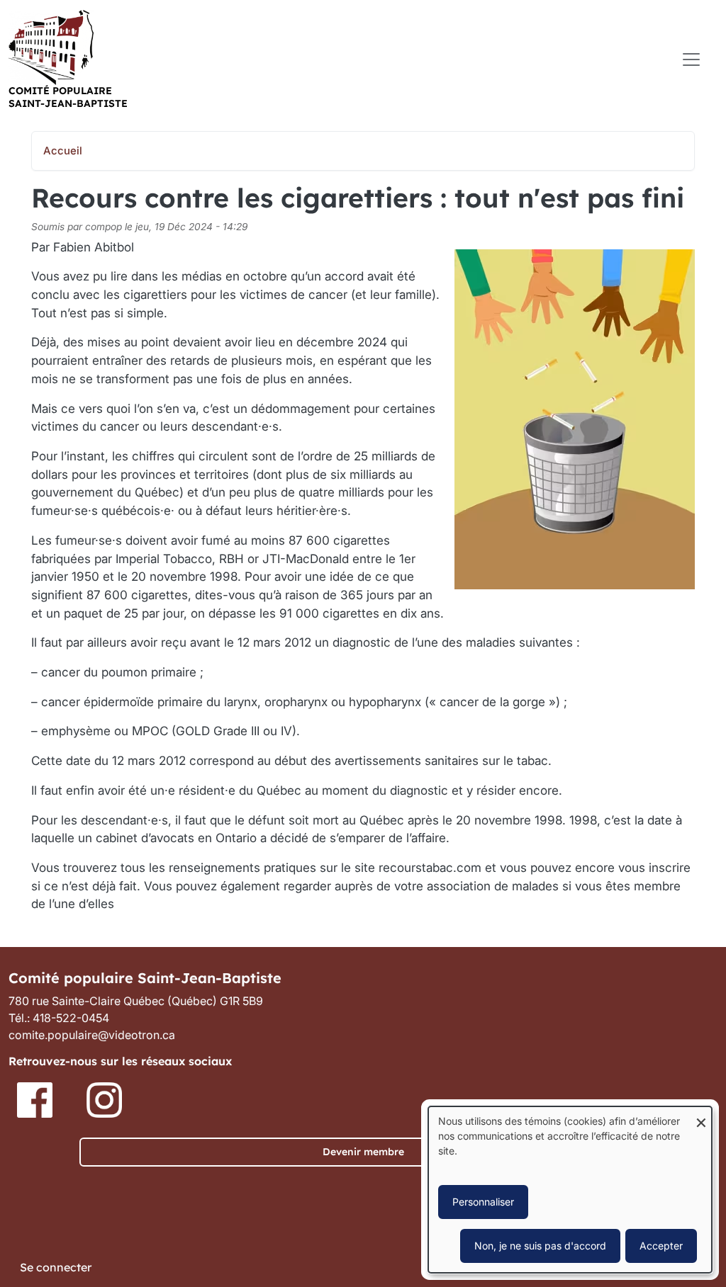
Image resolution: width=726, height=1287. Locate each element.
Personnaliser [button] (483, 1202)
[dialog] (570, 1189)
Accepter (661, 1246)
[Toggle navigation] (691, 59)
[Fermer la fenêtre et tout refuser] (701, 1115)
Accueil (62, 150)
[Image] (36, 1099)
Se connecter (55, 1267)
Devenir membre (363, 1151)
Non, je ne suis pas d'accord (540, 1246)
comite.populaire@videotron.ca (92, 1035)
